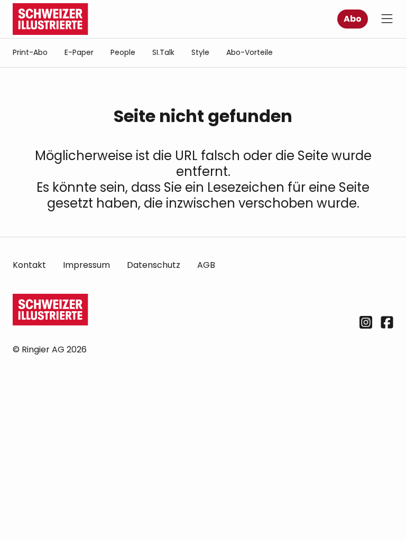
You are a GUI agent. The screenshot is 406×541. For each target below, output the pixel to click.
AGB (206, 265)
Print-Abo (30, 52)
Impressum (86, 265)
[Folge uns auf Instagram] (365, 322)
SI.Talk (163, 52)
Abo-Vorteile (249, 52)
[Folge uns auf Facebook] (387, 322)
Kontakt (29, 265)
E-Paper (79, 52)
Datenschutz (153, 265)
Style (200, 52)
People (122, 52)
